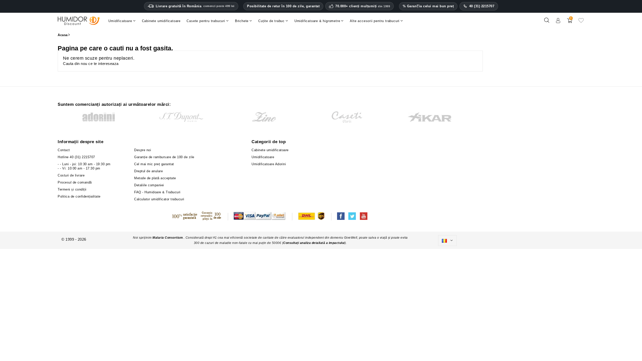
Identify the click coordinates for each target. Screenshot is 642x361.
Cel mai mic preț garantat (154, 164)
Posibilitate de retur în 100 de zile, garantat (283, 6)
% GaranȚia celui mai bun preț (428, 6)
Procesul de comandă (75, 182)
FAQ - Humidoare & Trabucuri (157, 192)
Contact (64, 150)
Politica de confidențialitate (79, 196)
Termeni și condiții (72, 189)
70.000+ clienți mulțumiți (362, 6)
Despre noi (142, 150)
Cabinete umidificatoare (270, 150)
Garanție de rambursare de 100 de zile (164, 157)
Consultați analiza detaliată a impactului (314, 243)
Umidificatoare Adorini (269, 164)
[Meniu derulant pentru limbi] (447, 240)
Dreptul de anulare (148, 171)
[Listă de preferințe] (581, 22)
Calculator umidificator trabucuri (159, 199)
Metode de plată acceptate (155, 178)
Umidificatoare (263, 157)
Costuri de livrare (71, 175)
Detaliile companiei (149, 185)
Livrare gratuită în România (195, 6)
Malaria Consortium (167, 237)
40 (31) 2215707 (482, 6)
